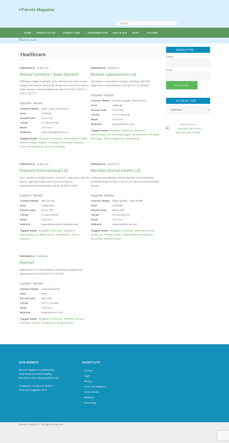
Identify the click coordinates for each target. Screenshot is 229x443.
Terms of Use (91, 392)
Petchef (70, 318)
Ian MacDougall (122, 134)
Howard (55, 142)
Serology (97, 138)
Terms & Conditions (95, 386)
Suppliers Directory (51, 138)
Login (87, 375)
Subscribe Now (98, 32)
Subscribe (182, 85)
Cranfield (97, 238)
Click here (46, 127)
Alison (43, 142)
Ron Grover (48, 234)
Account (152, 32)
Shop (135, 32)
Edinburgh (133, 138)
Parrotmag (90, 402)
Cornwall (67, 142)
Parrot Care (71, 32)
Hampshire (64, 234)
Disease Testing (55, 146)
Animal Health (113, 238)
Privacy (88, 381)
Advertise (89, 397)
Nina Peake (130, 234)
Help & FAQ (120, 32)
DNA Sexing (36, 146)
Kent (37, 322)
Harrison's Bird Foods (188, 132)
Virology (154, 134)
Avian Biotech (73, 138)
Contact (88, 370)
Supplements (66, 322)
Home (27, 32)
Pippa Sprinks (113, 234)
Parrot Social (46, 32)
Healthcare (42, 67)
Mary (34, 142)
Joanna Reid (140, 134)
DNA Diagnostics (115, 138)
